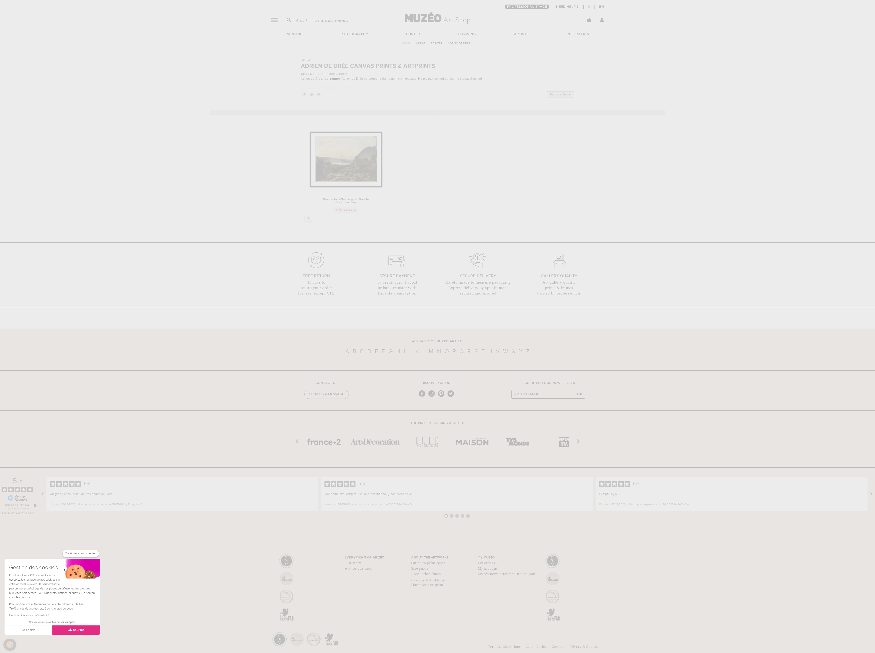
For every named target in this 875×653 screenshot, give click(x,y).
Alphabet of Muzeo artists (437, 341)
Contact (558, 646)
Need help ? (567, 6)
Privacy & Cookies (584, 646)
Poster (413, 34)
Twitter (311, 94)
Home (406, 43)
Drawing (467, 34)
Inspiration (578, 34)
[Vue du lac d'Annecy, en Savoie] (346, 186)
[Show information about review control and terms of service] (35, 505)
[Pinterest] (442, 396)
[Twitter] (452, 396)
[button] (9, 645)
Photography (354, 34)
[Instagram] (433, 396)
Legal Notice (536, 646)
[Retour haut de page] (309, 218)
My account (487, 568)
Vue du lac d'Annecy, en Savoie (346, 201)
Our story (353, 563)
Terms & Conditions (504, 646)
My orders (486, 563)
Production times (426, 574)
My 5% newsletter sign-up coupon (506, 574)
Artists (521, 34)
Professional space (527, 6)
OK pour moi (76, 630)
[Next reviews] (871, 494)
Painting (294, 34)
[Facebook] (423, 396)
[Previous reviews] (42, 494)
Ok (579, 394)
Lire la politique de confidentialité (29, 615)
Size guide (419, 568)
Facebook (304, 94)
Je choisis (28, 630)
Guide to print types (428, 563)
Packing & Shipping (428, 579)
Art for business (358, 568)
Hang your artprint (427, 585)
